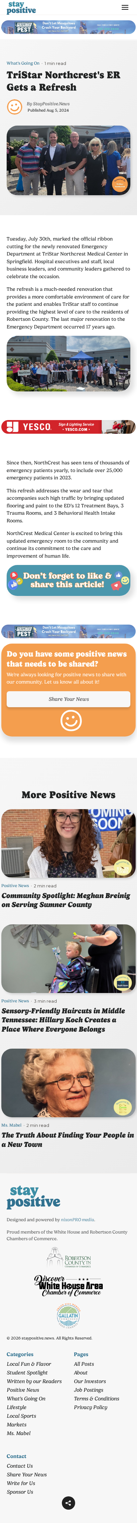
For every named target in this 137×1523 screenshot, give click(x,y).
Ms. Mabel (11, 1125)
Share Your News (69, 699)
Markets (16, 1424)
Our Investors (90, 1381)
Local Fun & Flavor (29, 1364)
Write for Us (21, 1483)
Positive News (15, 885)
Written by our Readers (34, 1381)
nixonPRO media (77, 1219)
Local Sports (21, 1416)
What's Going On (23, 63)
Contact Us (20, 1466)
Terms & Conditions (96, 1398)
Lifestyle (16, 1407)
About (80, 1372)
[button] (68, 1503)
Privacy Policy (90, 1407)
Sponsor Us (20, 1492)
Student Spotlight (27, 1372)
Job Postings (88, 1390)
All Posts (84, 1364)
